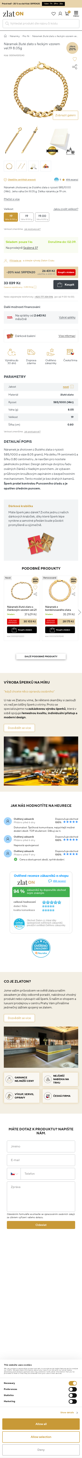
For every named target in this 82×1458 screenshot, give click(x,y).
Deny (41, 1450)
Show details (67, 1412)
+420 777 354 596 (44, 297)
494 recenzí (72, 179)
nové (66, 387)
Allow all (41, 1424)
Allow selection (41, 1437)
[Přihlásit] (60, 14)
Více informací (67, 335)
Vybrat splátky (67, 317)
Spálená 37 (30, 248)
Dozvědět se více (19, 728)
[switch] (73, 1389)
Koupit (69, 284)
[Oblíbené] (53, 14)
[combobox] (41, 23)
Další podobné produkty (41, 656)
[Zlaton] (13, 13)
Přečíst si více (12, 199)
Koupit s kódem (66, 272)
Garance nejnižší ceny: (18, 287)
